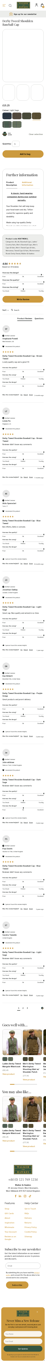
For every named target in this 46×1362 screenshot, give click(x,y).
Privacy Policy (31, 1227)
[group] (23, 263)
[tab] (24, 319)
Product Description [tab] (11, 183)
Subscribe (17, 1285)
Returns (28, 1222)
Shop (7, 1208)
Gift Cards (9, 1213)
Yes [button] (21, 395)
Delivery (28, 1218)
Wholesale (9, 1227)
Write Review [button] (23, 299)
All (16, 241)
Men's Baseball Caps (24, 244)
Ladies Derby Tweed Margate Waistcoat (11, 1065)
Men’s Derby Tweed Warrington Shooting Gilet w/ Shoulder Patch (32, 1067)
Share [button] (31, 395)
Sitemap (28, 1236)
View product (8, 1074)
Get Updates (23, 1349)
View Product (12, 1050)
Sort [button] (4, 310)
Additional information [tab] (27, 183)
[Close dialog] (37, 1312)
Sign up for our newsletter (25, 14)
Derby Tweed (15, 253)
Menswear (9, 250)
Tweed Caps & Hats (21, 250)
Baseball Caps (25, 241)
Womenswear (34, 250)
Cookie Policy (31, 1231)
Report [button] (26, 395)
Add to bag (25, 154)
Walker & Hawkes (27, 253)
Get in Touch (30, 1208)
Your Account (11, 1231)
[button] (12, 1084)
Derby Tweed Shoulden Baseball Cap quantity (7, 144)
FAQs (27, 1213)
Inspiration (9, 1222)
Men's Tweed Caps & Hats (25, 247)
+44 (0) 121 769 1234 (23, 1179)
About (7, 1218)
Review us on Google (10, 1237)
